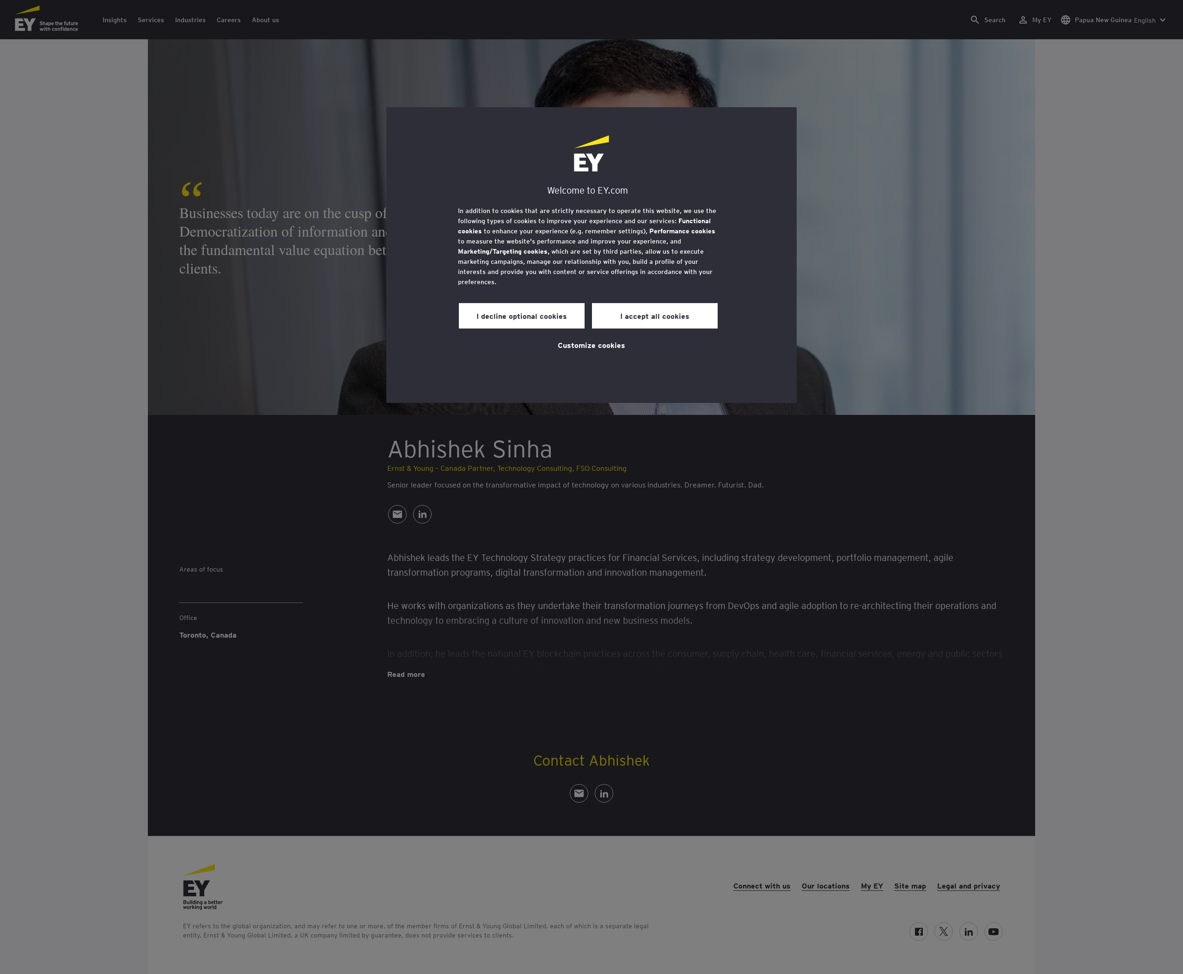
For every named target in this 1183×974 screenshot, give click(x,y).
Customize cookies (591, 345)
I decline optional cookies (521, 315)
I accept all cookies (654, 315)
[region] (591, 255)
